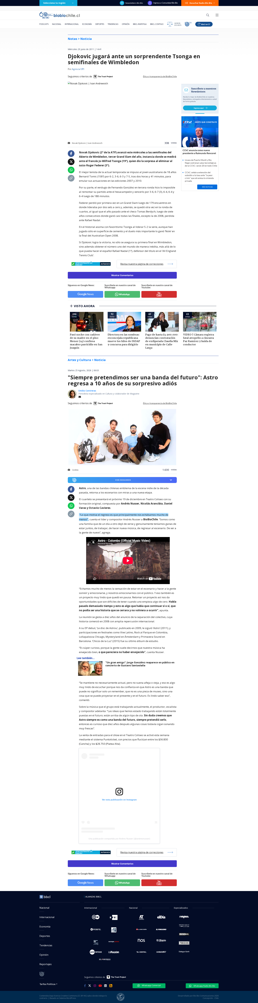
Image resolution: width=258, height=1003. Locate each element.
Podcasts (44, 24)
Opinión (125, 24)
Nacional (56, 24)
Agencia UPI (78, 69)
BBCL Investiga (140, 24)
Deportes (99, 24)
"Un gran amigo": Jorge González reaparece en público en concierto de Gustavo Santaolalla (139, 664)
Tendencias (113, 24)
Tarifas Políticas (48, 984)
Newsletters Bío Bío (134, 3)
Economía (87, 24)
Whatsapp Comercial (151, 985)
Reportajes (45, 964)
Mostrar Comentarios (122, 275)
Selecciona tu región (54, 2)
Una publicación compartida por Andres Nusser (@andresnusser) (119, 838)
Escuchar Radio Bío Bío (201, 3)
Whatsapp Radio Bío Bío (204, 985)
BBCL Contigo (156, 24)
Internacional (72, 24)
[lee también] (91, 668)
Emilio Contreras (87, 390)
